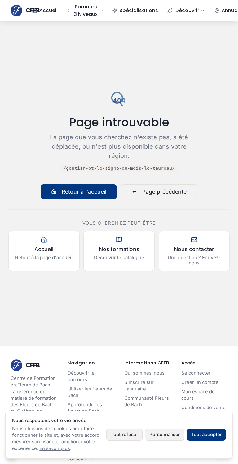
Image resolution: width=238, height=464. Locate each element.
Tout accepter (206, 434)
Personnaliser (164, 434)
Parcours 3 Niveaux (86, 10)
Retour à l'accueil (84, 191)
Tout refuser (124, 434)
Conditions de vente (203, 407)
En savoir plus (54, 448)
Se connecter (196, 373)
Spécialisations (138, 10)
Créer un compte (199, 382)
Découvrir (187, 10)
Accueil (48, 10)
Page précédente (164, 191)
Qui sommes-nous (144, 373)
